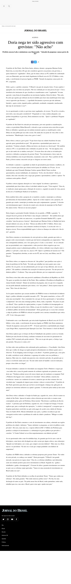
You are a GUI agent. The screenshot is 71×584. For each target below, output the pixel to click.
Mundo (4, 532)
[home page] (35, 30)
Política (4, 542)
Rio (3, 525)
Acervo (35, 37)
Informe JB (5, 535)
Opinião (4, 538)
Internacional (5, 545)
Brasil (3, 528)
